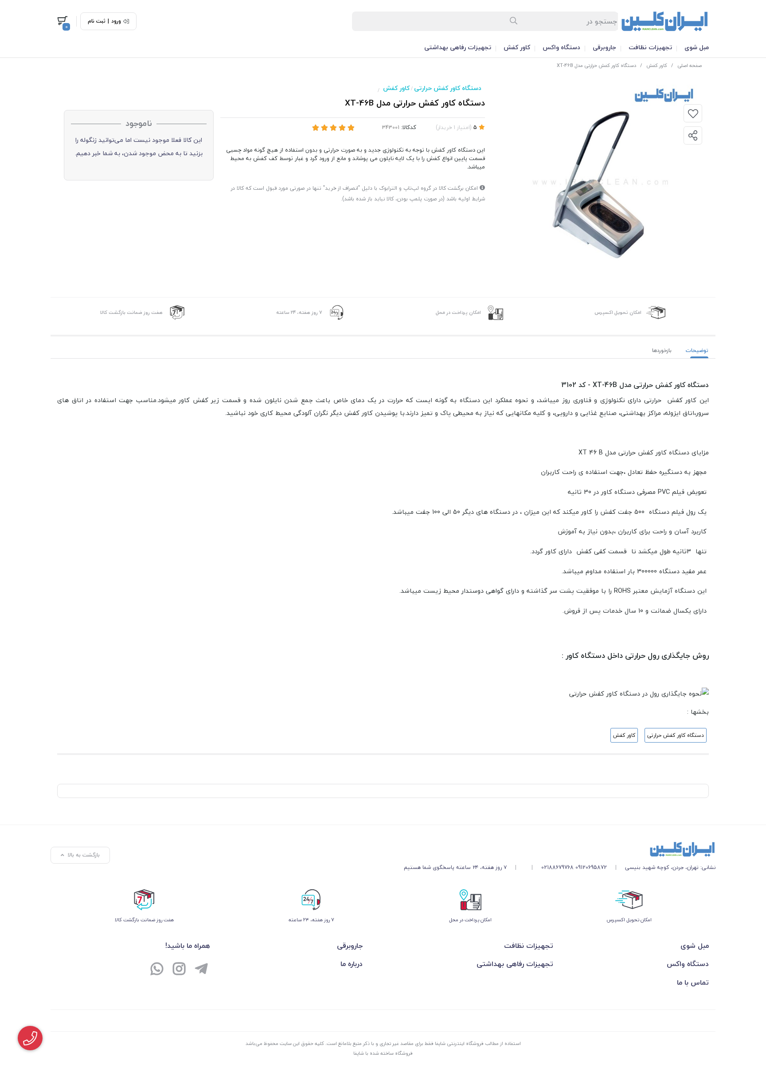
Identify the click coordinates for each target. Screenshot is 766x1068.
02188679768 (557, 867)
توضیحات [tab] (697, 350)
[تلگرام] (201, 970)
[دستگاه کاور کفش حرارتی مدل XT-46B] (559, 849)
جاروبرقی (604, 47)
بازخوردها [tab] (662, 350)
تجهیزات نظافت (650, 47)
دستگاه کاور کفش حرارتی (447, 88)
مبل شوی (696, 47)
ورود (116, 21)
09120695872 (591, 867)
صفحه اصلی (689, 65)
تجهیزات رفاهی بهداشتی (457, 47)
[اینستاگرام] (179, 970)
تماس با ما (693, 982)
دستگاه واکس (561, 47)
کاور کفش (517, 47)
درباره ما (351, 964)
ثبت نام (97, 21)
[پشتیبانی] (157, 970)
